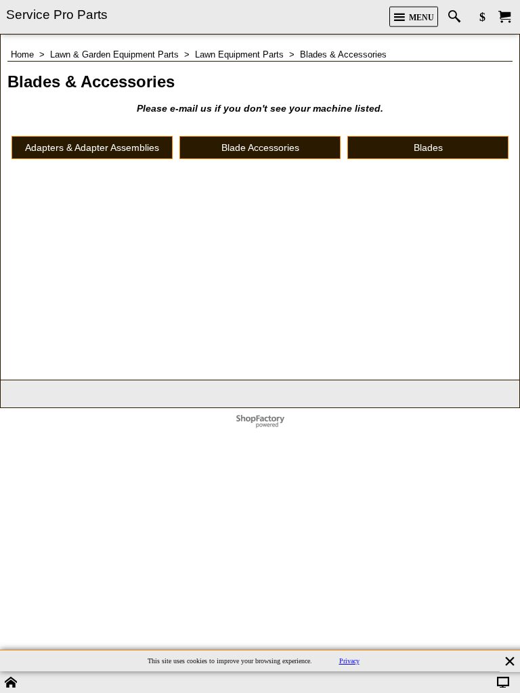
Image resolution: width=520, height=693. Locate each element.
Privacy (349, 661)
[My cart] (504, 17)
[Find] (457, 17)
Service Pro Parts (57, 14)
